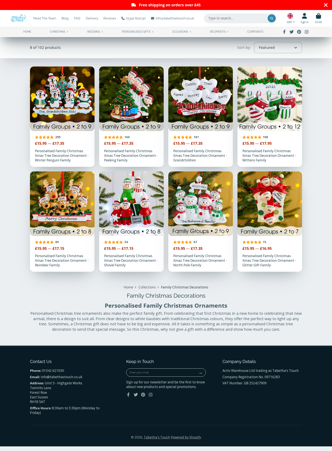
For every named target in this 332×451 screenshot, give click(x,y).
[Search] (272, 18)
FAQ (77, 18)
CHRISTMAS (57, 31)
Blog (65, 18)
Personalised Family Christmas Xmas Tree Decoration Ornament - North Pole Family (200, 221)
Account (304, 18)
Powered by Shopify (186, 437)
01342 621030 (136, 18)
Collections (147, 287)
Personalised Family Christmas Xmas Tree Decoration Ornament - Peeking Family (131, 116)
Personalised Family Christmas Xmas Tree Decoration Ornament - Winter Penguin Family (62, 116)
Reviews (109, 18)
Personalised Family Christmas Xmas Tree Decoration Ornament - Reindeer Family (62, 221)
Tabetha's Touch (157, 437)
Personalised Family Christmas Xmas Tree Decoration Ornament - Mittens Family (269, 116)
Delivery (92, 18)
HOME (27, 31)
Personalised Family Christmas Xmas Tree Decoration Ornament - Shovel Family (131, 221)
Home (128, 287)
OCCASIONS (180, 31)
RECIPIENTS (218, 31)
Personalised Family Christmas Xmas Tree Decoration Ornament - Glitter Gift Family (269, 221)
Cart (318, 18)
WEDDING (93, 31)
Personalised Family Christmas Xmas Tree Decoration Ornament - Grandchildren (200, 116)
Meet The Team (44, 18)
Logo (18, 18)
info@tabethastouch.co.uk (174, 18)
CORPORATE (255, 31)
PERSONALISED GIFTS (136, 31)
